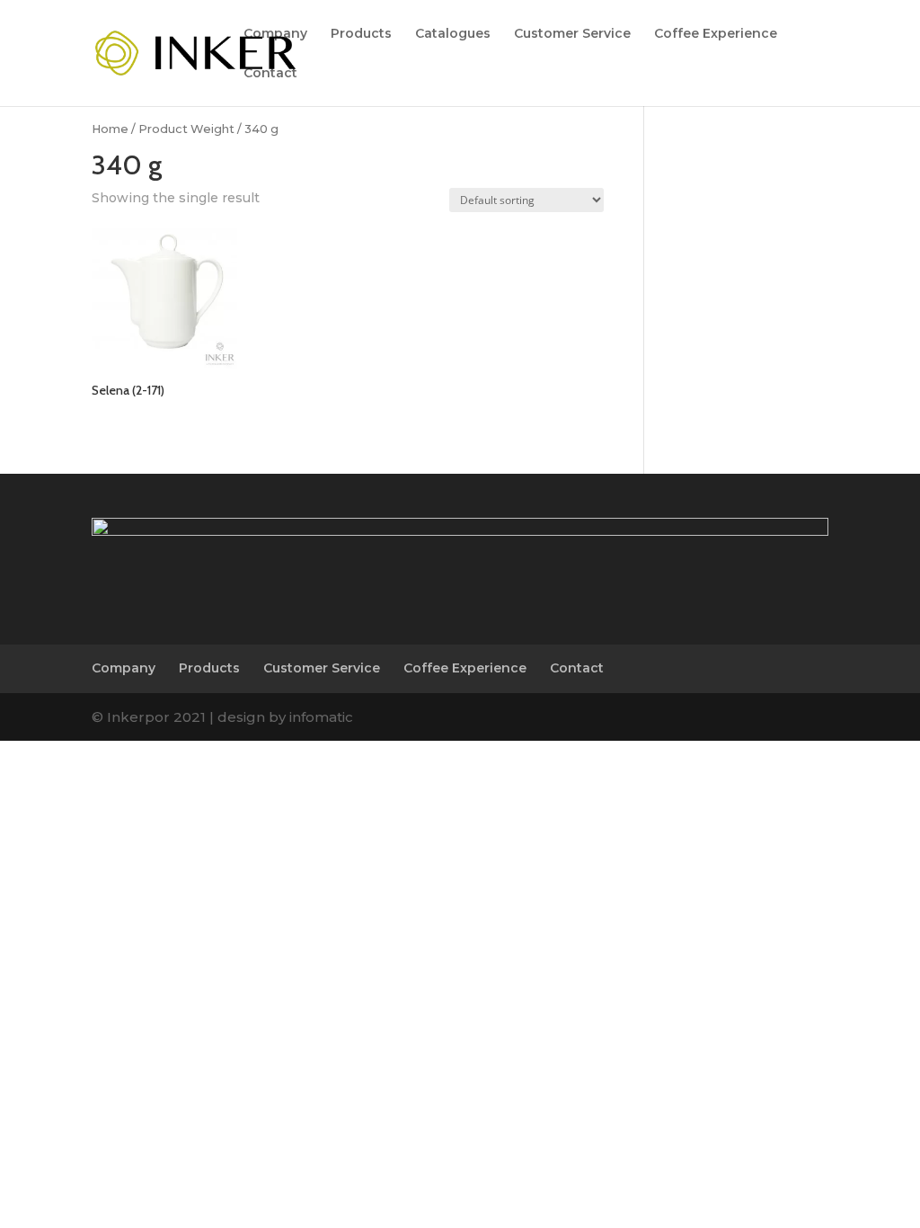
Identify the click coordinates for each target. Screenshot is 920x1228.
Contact (270, 74)
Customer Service (572, 34)
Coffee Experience (715, 34)
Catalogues (453, 34)
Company (275, 34)
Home (110, 129)
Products (361, 34)
